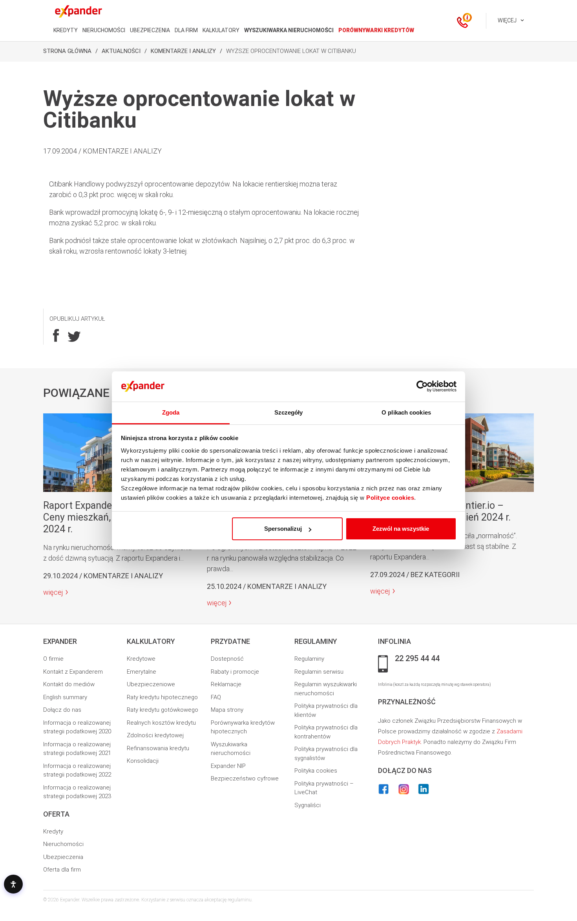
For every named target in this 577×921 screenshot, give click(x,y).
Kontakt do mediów (69, 684)
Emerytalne (141, 671)
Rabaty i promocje (235, 671)
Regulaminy (309, 658)
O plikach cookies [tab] (406, 412)
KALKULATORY (221, 30)
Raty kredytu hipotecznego (162, 697)
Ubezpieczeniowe (151, 684)
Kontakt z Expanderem (73, 671)
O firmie (53, 658)
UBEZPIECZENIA (150, 30)
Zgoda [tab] (171, 412)
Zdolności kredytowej (155, 735)
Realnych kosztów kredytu (161, 722)
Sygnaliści (307, 805)
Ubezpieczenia (63, 857)
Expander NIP (228, 765)
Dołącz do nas (62, 709)
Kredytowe (141, 658)
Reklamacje (226, 684)
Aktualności (121, 51)
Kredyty (53, 831)
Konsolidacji (143, 760)
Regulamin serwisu (318, 671)
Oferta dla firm (62, 869)
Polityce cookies (390, 497)
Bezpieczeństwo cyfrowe (245, 778)
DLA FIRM (186, 30)
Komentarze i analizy (183, 51)
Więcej (507, 20)
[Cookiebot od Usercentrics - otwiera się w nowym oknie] (422, 387)
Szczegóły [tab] (288, 412)
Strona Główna (67, 51)
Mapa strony (227, 709)
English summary (65, 697)
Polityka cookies (315, 770)
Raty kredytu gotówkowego (162, 709)
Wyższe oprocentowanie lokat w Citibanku (291, 51)
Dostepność (227, 658)
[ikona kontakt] (462, 21)
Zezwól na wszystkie (400, 528)
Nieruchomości (63, 844)
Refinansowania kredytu (158, 748)
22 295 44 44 (417, 658)
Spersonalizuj (283, 528)
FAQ (216, 697)
